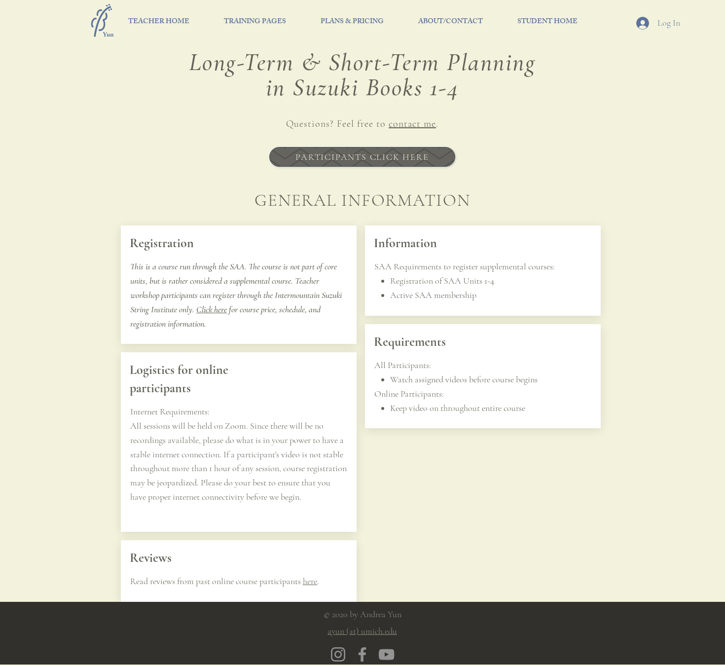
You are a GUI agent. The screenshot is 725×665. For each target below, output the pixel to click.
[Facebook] (362, 654)
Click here (211, 309)
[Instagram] (338, 654)
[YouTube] (386, 654)
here (310, 581)
